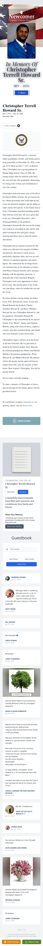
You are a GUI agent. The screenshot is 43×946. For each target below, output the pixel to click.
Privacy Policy (15, 936)
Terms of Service (27, 936)
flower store (27, 405)
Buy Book (23, 492)
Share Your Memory (14, 526)
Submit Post (21, 564)
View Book (11, 492)
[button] (21, 682)
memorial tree (29, 402)
